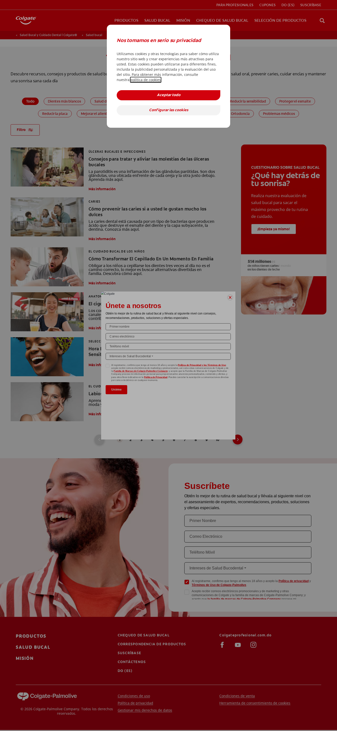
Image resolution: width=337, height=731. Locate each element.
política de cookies (146, 79)
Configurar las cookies (168, 110)
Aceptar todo (168, 95)
